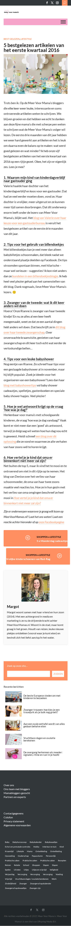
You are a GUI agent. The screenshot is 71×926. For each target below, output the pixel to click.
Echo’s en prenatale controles (17, 846)
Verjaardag (9, 874)
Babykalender (36, 842)
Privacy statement (14, 821)
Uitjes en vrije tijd (39, 869)
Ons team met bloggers (17, 789)
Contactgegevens (13, 813)
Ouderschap (23, 856)
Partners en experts (15, 796)
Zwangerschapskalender (40, 883)
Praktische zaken (12, 860)
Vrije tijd (8, 879)
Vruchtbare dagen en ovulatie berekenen (39, 739)
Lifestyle (26, 38)
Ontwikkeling (41, 851)
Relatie (17, 865)
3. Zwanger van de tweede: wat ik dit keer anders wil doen (34, 304)
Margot (13, 606)
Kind (62, 846)
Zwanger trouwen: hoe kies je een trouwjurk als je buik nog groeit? (41, 711)
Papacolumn (37, 856)
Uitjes (26, 869)
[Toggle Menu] (63, 22)
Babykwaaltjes (51, 842)
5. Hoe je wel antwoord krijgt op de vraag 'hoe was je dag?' (33, 408)
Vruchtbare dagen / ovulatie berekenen (32, 879)
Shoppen (42, 536)
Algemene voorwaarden (17, 825)
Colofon (8, 817)
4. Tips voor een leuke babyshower (29, 359)
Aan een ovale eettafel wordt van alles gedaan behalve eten (44, 725)
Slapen (46, 865)
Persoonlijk (51, 856)
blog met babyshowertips (20, 385)
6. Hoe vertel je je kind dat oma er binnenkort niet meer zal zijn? (28, 459)
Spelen (8, 869)
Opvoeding (10, 856)
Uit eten (17, 869)
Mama (29, 851)
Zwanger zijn (35, 888)
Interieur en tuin (49, 846)
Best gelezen (12, 38)
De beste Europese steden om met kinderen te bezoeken (41, 697)
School (26, 865)
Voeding (59, 874)
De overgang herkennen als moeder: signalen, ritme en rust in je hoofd (42, 753)
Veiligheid (54, 869)
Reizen (8, 865)
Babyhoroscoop (20, 842)
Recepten (62, 860)
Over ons (9, 785)
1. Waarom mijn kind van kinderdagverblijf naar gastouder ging (34, 179)
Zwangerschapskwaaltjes (15, 888)
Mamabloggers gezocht (17, 793)
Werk (54, 879)
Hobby (36, 846)
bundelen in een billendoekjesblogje (35, 276)
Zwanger (23, 883)
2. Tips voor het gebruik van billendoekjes (34, 244)
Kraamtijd (9, 851)
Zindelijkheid (10, 883)
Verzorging (22, 874)
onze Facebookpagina (51, 522)
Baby (7, 842)
